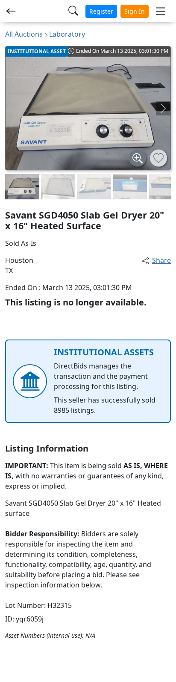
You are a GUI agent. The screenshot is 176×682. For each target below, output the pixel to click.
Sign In (134, 11)
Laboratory (67, 34)
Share (161, 260)
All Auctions (24, 34)
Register (101, 11)
